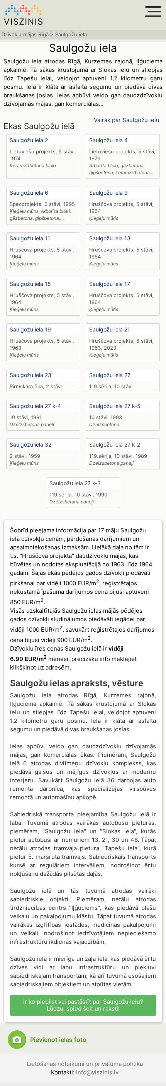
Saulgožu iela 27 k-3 (75, 483)
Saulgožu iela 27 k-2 (114, 444)
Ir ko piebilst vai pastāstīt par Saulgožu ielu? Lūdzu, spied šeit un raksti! (83, 1005)
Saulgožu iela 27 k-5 (115, 406)
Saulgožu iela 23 (30, 375)
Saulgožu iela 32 (30, 444)
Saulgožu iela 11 (30, 238)
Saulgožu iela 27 (109, 375)
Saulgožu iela (71, 34)
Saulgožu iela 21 (109, 329)
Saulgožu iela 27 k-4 (35, 406)
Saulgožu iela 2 (29, 140)
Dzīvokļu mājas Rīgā (25, 34)
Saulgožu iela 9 (108, 192)
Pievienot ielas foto (58, 1040)
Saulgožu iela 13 (109, 238)
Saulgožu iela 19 (30, 329)
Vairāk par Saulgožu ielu (126, 120)
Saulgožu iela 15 (30, 283)
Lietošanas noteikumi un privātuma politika (85, 1063)
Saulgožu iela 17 (109, 283)
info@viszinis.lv (97, 1072)
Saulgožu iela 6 (29, 192)
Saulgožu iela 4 (108, 140)
